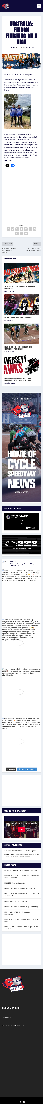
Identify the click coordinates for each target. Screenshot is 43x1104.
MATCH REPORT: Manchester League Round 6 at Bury (21, 928)
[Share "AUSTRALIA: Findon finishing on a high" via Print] (26, 233)
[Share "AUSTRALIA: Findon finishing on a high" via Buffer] (35, 229)
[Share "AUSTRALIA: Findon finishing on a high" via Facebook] (8, 229)
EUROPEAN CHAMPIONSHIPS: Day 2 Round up (21, 901)
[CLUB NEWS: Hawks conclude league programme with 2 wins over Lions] (21, 365)
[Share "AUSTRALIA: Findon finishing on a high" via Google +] (17, 229)
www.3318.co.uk (6, 1018)
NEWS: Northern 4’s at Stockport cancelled (20, 870)
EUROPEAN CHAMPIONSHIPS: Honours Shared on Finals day (21, 895)
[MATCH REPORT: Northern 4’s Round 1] (21, 304)
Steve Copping (20, 47)
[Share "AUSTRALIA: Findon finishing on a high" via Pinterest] (26, 229)
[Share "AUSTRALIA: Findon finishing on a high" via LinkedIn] (30, 229)
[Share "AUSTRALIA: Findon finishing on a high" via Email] (21, 233)
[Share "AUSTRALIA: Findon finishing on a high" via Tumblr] (21, 229)
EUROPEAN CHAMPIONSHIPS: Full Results (19, 888)
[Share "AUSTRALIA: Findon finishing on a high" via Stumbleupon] (17, 233)
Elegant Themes (18, 1099)
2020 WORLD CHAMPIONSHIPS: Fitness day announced (19, 287)
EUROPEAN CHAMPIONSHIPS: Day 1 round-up (21, 907)
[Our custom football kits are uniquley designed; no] (21, 643)
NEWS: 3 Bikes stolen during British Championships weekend (18, 348)
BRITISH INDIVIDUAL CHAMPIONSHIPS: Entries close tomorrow (21, 877)
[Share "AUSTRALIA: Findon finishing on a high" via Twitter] (12, 229)
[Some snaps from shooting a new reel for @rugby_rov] (21, 593)
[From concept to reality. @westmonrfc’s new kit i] (21, 742)
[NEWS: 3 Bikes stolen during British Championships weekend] (21, 334)
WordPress (33, 1099)
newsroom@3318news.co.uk (28, 855)
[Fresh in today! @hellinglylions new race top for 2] (21, 692)
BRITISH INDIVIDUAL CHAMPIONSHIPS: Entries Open (21, 920)
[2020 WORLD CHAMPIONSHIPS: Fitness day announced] (21, 273)
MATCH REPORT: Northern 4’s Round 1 (18, 318)
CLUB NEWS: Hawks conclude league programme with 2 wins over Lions (17, 379)
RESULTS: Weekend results (14, 883)
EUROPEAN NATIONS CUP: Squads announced (17, 913)
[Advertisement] (21, 191)
